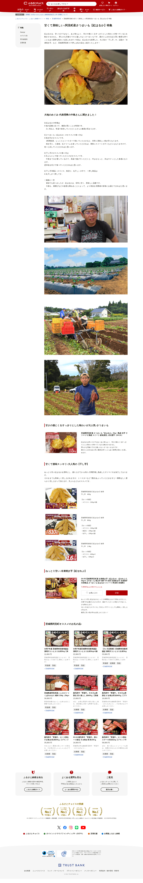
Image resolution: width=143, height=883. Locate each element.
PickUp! (22, 32)
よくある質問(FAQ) (71, 789)
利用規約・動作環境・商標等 (109, 871)
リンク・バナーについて (55, 871)
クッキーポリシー (90, 871)
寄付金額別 (23, 39)
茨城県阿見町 (50, 668)
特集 (74, 10)
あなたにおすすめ (63, 10)
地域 (38, 10)
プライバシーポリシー (74, 871)
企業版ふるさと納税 (112, 833)
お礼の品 (23, 10)
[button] (68, 633)
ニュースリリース (39, 871)
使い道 (84, 10)
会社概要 (27, 871)
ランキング (50, 10)
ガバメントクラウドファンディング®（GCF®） (65, 833)
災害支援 (23, 43)
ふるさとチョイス (33, 833)
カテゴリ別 (23, 36)
